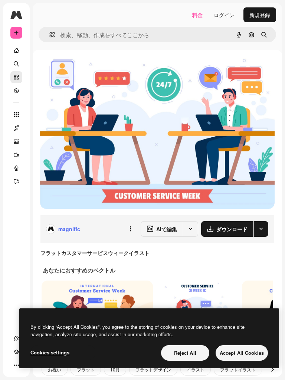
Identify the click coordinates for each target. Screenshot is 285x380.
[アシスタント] (16, 181)
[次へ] (272, 370)
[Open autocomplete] (49, 34)
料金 (197, 15)
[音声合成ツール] (16, 168)
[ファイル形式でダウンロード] (260, 229)
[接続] (16, 338)
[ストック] (16, 77)
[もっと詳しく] (16, 90)
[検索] (16, 64)
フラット (86, 369)
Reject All (185, 352)
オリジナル (91, 67)
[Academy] (16, 352)
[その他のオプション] (130, 229)
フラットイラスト (238, 369)
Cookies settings (49, 352)
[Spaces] (16, 128)
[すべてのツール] (16, 115)
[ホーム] (16, 50)
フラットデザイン (153, 369)
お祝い (54, 369)
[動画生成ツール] (16, 155)
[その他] (16, 365)
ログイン (224, 15)
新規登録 (259, 15)
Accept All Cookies (242, 352)
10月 (115, 369)
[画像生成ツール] (16, 141)
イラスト (195, 369)
